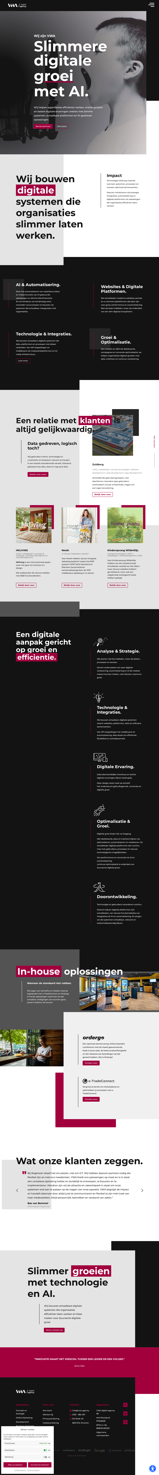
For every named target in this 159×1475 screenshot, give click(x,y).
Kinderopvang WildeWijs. (123, 550)
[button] (17, 1190)
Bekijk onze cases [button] (38, 474)
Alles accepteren (15, 1465)
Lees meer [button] (23, 361)
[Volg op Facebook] (125, 1405)
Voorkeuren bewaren (39, 1465)
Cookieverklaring (20, 1470)
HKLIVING (22, 550)
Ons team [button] (61, 126)
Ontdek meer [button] (91, 1063)
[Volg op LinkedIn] (125, 1413)
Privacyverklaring (33, 1470)
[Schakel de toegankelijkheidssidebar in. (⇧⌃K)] (152, 1468)
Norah (65, 550)
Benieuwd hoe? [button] (43, 126)
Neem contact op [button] (54, 1330)
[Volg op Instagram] (125, 1422)
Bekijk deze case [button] (102, 494)
